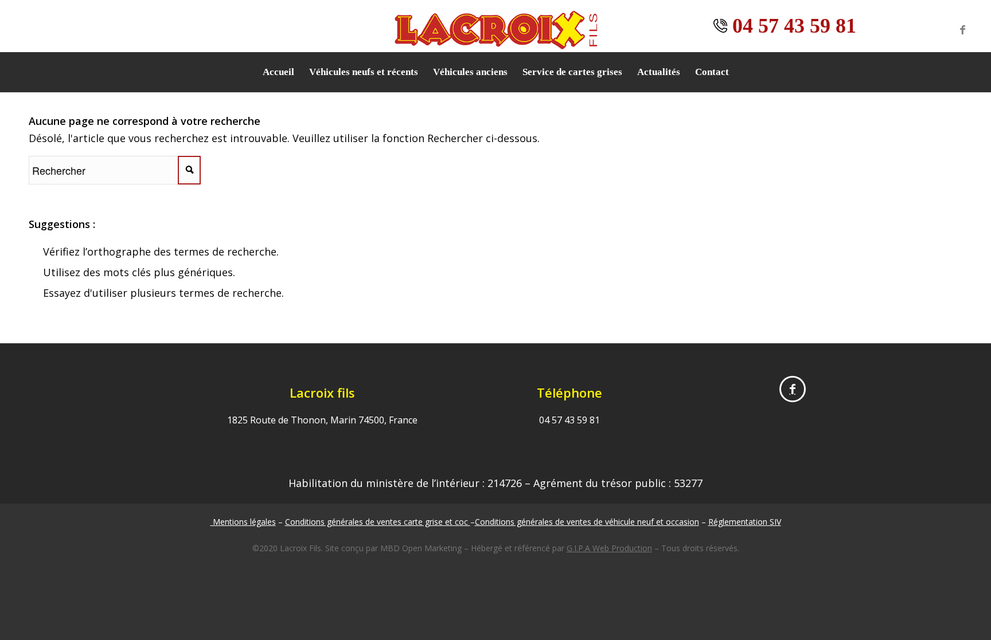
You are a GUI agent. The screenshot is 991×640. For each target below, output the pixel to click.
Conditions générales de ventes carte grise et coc (377, 521)
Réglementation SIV (744, 521)
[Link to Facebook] (962, 29)
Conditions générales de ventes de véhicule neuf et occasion (587, 521)
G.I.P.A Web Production (609, 548)
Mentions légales (243, 521)
